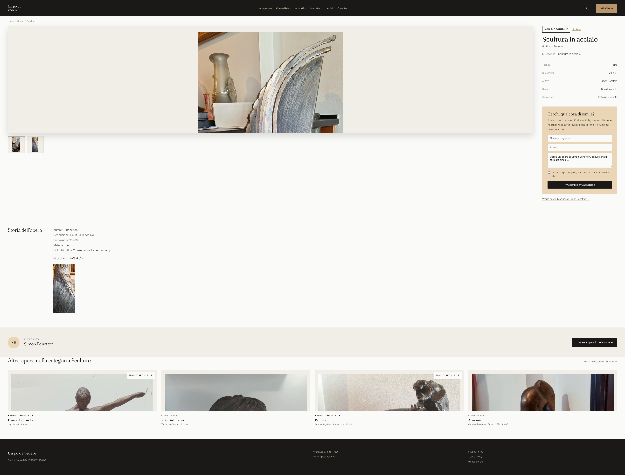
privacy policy (570, 172)
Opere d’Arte (282, 8)
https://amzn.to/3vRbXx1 (69, 258)
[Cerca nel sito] (587, 8)
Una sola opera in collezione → (595, 342)
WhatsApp (607, 8)
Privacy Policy (475, 451)
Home (11, 21)
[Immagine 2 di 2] (35, 144)
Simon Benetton (554, 46)
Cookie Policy (475, 456)
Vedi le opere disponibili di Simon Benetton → (565, 199)
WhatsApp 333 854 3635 (325, 451)
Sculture (31, 21)
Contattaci (342, 8)
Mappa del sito (475, 461)
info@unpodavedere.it (324, 456)
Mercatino (315, 8)
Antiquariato (265, 8)
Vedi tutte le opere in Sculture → (600, 361)
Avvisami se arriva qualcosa (580, 184)
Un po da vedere (14, 8)
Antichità (299, 8)
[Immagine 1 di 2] (16, 144)
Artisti (330, 8)
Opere (20, 21)
